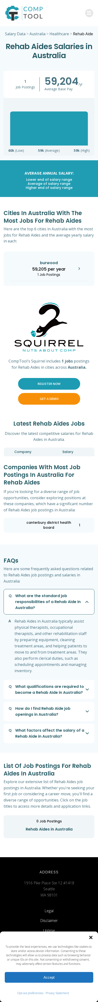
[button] (90, 937)
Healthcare (59, 33)
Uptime (49, 930)
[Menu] (89, 13)
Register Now (49, 384)
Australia (37, 33)
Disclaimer (49, 920)
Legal (49, 910)
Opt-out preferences (30, 993)
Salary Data (15, 33)
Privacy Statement (57, 993)
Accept (49, 977)
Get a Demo (49, 399)
